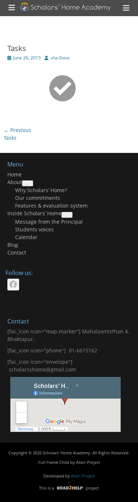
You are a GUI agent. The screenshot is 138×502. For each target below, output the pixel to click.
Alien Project (88, 462)
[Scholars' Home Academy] (66, 7)
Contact (16, 252)
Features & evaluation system (51, 205)
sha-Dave (60, 58)
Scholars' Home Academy (66, 452)
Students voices (34, 229)
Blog (12, 244)
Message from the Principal (49, 221)
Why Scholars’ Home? (41, 190)
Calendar (26, 237)
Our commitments (37, 197)
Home (14, 174)
